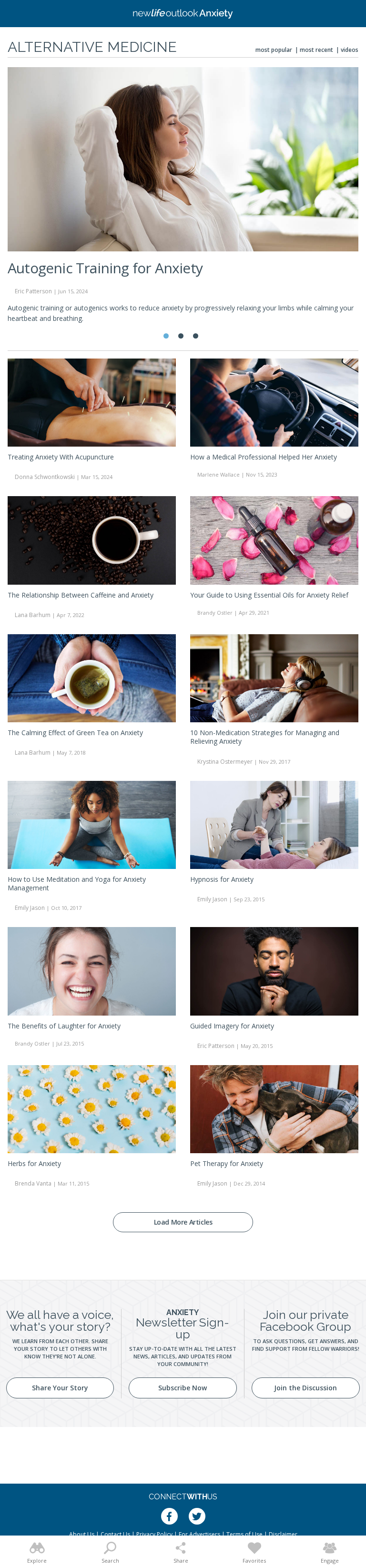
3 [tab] (195, 336)
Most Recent (316, 50)
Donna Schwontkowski (45, 477)
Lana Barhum (33, 615)
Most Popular (273, 50)
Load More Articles (183, 1222)
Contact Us (115, 1534)
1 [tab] (166, 336)
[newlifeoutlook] (183, 14)
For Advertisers (199, 1534)
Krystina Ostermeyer (225, 762)
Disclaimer (283, 1534)
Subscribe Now (182, 1387)
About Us (81, 1534)
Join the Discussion (305, 1387)
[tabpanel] (183, 199)
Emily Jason (30, 908)
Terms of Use (244, 1534)
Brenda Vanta (33, 1183)
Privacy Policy (154, 1534)
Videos (349, 50)
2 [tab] (180, 336)
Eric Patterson (215, 1046)
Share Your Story (60, 1387)
